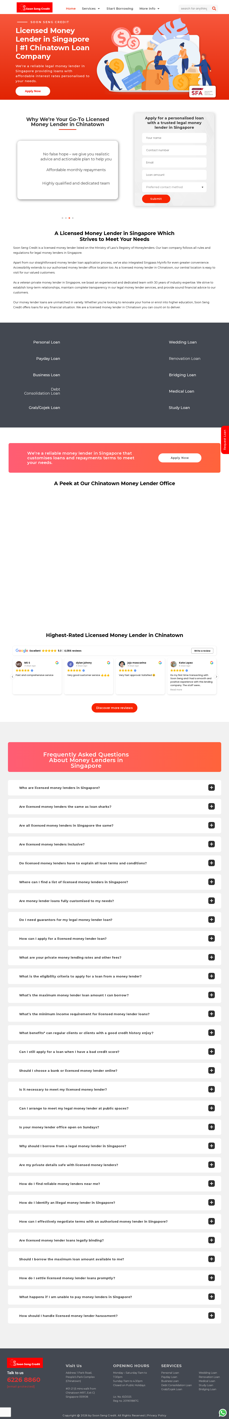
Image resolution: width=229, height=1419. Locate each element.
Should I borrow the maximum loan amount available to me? (71, 1259)
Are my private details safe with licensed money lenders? (68, 1165)
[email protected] (21, 1386)
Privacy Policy (156, 1415)
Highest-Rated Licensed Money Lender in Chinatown (114, 635)
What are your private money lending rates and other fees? (70, 957)
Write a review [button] (202, 650)
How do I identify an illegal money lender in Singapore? (67, 1203)
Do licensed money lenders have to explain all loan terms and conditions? (83, 863)
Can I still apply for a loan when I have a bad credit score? (69, 1052)
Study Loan (206, 1385)
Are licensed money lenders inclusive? (52, 844)
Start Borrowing (120, 8)
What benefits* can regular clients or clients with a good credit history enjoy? (86, 1033)
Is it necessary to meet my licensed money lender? (63, 1089)
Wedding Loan (208, 1372)
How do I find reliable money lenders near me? (59, 1184)
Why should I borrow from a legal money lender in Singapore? (72, 1146)
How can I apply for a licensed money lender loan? (63, 939)
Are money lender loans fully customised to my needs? (66, 901)
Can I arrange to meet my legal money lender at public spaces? (74, 1108)
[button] (62, 218)
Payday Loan (169, 1377)
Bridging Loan (207, 1389)
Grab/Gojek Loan (171, 1389)
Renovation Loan (209, 1377)
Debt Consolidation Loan (176, 1385)
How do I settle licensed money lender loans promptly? (67, 1278)
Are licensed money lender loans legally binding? (61, 1240)
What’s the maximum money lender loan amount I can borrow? (74, 995)
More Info (147, 8)
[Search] (214, 8)
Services (89, 8)
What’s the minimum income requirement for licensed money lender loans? (84, 1014)
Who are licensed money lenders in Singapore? (59, 788)
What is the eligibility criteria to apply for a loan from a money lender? (80, 976)
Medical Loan (207, 1381)
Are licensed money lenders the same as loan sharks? (65, 807)
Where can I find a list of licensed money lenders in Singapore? (73, 882)
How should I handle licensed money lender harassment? (68, 1316)
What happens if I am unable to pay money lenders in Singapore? (75, 1297)
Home (71, 8)
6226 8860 (24, 1379)
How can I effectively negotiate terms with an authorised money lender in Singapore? (93, 1221)
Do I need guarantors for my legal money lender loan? (65, 920)
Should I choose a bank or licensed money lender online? (68, 1071)
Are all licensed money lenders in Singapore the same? (66, 825)
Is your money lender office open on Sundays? (59, 1127)
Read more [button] (125, 689)
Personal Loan (170, 1372)
